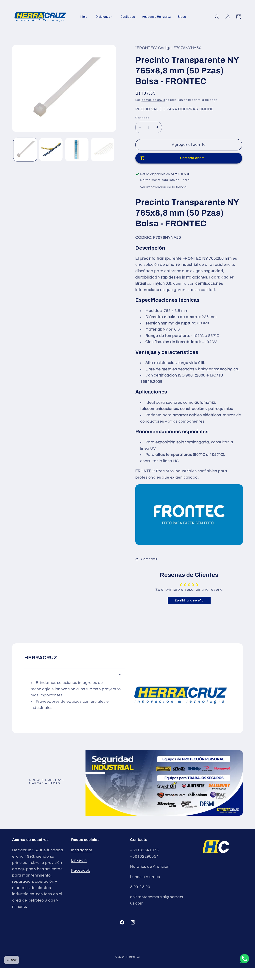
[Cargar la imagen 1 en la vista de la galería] (25, 149)
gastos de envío (153, 99)
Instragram (81, 850)
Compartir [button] (149, 559)
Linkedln (79, 860)
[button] (217, 16)
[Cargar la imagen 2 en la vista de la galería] (51, 149)
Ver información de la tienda (163, 187)
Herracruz (133, 956)
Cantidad (142, 117)
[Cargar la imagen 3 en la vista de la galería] (76, 149)
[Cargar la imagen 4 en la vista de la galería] (102, 149)
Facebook (80, 870)
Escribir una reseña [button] (189, 600)
